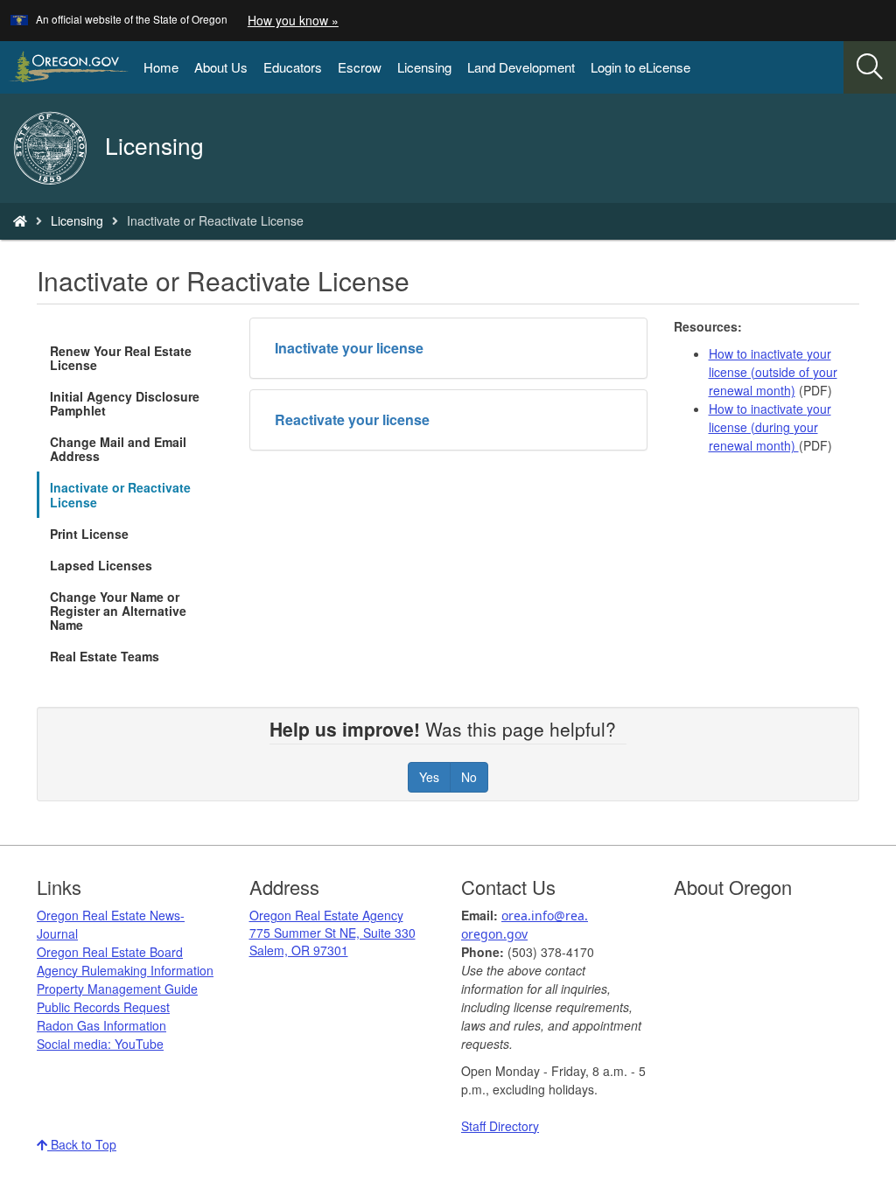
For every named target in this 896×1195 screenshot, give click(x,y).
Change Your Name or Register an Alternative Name (118, 610)
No (469, 777)
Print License (89, 533)
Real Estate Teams (104, 656)
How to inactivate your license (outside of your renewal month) (773, 372)
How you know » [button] (293, 20)
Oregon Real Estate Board (110, 952)
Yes (429, 777)
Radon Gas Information (101, 1025)
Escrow (360, 67)
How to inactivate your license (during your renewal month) (770, 427)
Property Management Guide (117, 988)
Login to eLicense (640, 67)
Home (161, 67)
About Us (221, 67)
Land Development (521, 67)
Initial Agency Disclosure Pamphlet (125, 403)
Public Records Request (103, 1007)
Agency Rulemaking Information (125, 970)
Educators (292, 67)
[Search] (870, 67)
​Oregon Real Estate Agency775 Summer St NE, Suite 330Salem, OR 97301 (332, 932)
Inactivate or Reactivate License (120, 494)
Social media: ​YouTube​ (100, 1043)
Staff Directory (500, 1126)
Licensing (424, 67)
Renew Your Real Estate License (121, 358)
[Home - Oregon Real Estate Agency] (20, 220)
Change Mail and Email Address (118, 449)
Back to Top (81, 1144)
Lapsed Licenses (101, 565)
